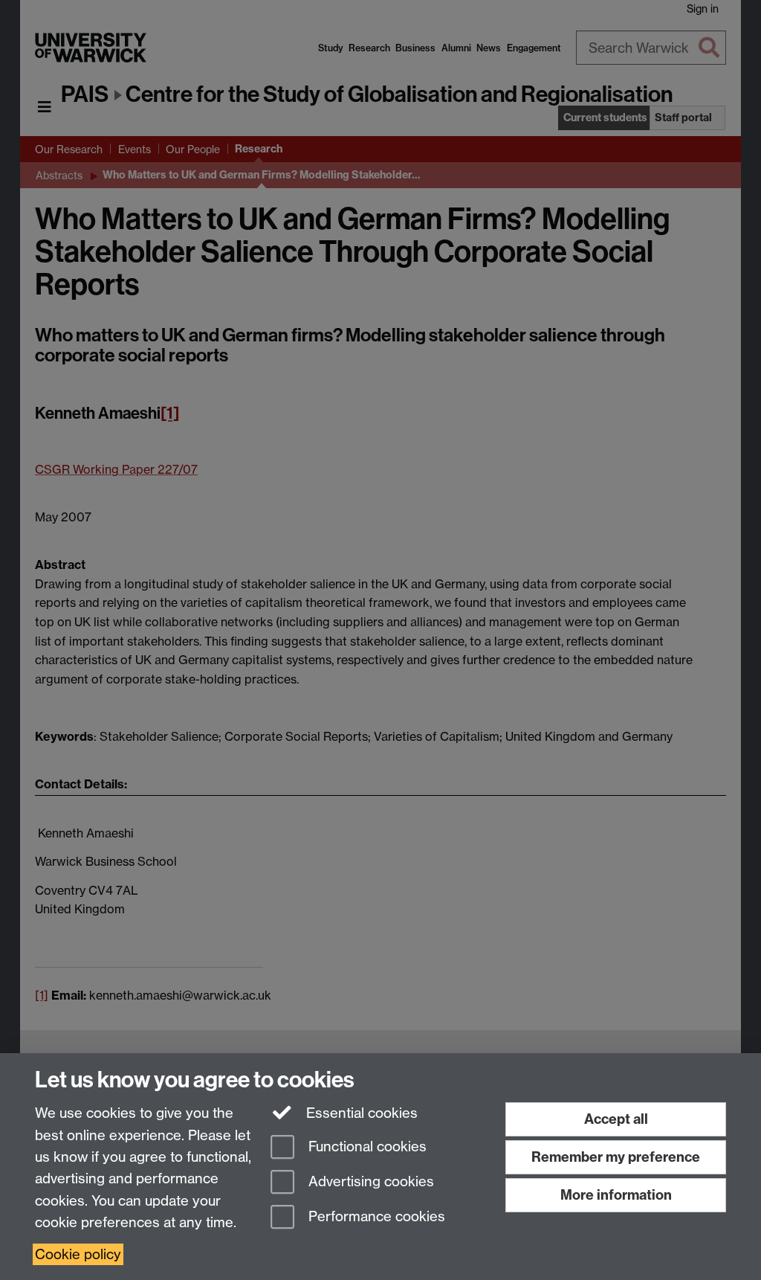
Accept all (616, 1119)
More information (616, 1194)
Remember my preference (615, 1156)
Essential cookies (360, 1113)
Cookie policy (78, 1254)
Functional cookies (366, 1147)
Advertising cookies (369, 1181)
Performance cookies (375, 1216)
